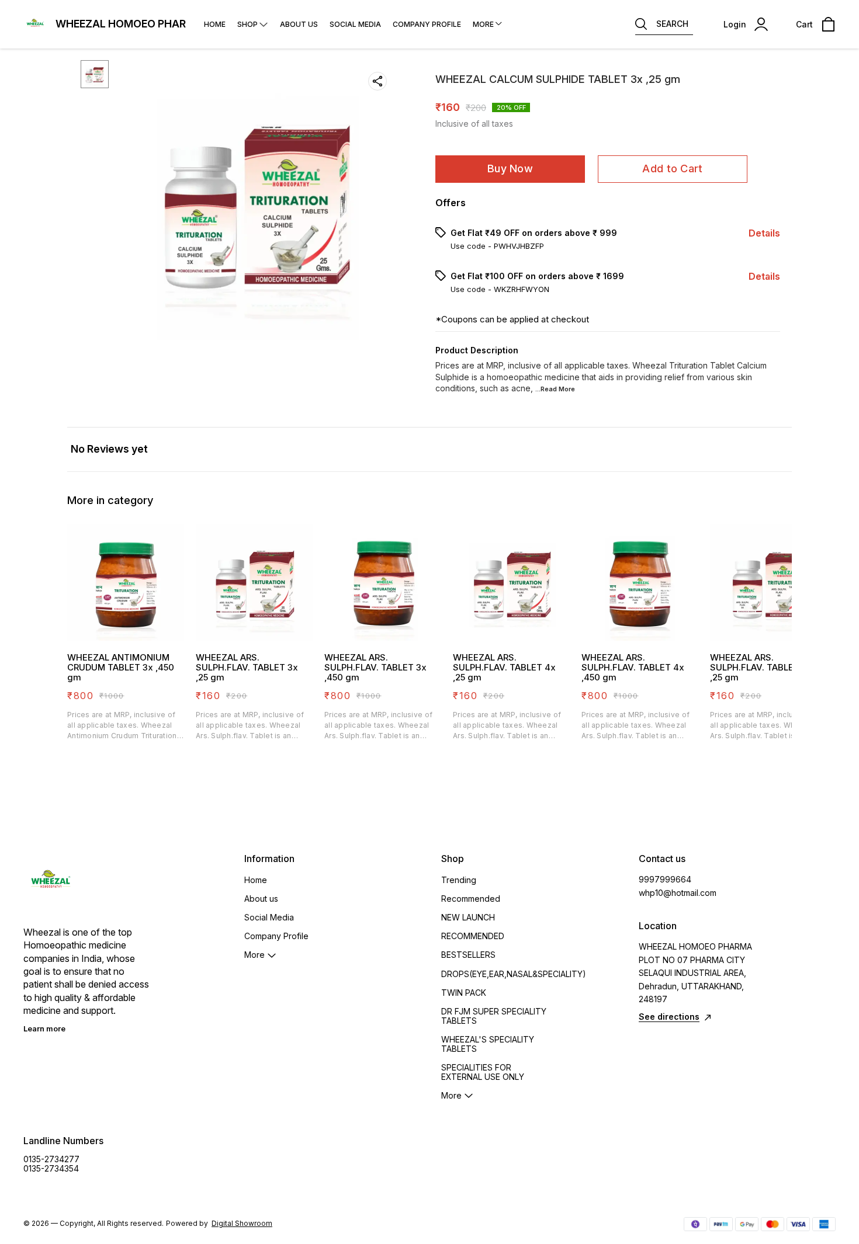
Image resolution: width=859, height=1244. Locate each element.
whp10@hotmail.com (677, 893)
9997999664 (665, 879)
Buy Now (510, 168)
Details (764, 233)
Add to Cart (672, 168)
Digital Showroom (242, 1223)
